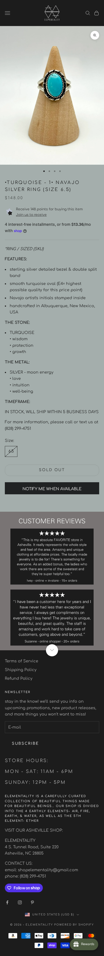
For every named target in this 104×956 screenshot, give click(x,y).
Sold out (52, 470)
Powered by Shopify (74, 924)
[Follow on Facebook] (7, 902)
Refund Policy (18, 678)
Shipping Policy (21, 670)
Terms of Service (21, 661)
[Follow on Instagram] (19, 902)
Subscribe (25, 744)
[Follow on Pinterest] (32, 902)
